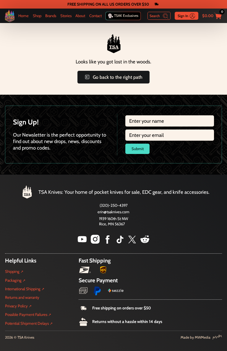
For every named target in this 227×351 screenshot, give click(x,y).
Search (155, 16)
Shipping (12, 271)
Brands (50, 15)
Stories (66, 15)
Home (23, 15)
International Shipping (22, 288)
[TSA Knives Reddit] (144, 242)
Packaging (13, 280)
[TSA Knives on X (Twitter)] (132, 242)
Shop (37, 15)
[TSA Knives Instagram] (95, 242)
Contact (95, 15)
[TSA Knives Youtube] (82, 242)
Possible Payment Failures (26, 314)
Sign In (183, 16)
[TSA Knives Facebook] (107, 242)
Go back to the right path (117, 77)
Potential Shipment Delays (27, 323)
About (80, 15)
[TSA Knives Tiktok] (120, 242)
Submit (138, 148)
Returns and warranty (22, 297)
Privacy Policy (16, 306)
